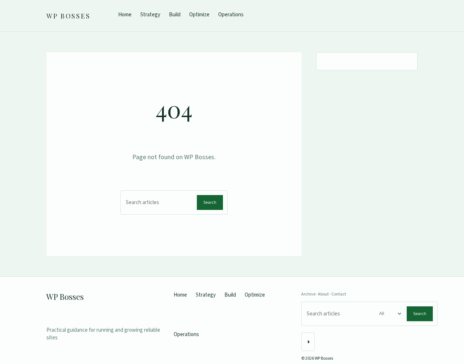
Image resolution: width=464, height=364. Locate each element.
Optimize (199, 14)
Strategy (150, 14)
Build (175, 14)
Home (125, 14)
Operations (231, 14)
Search (209, 202)
